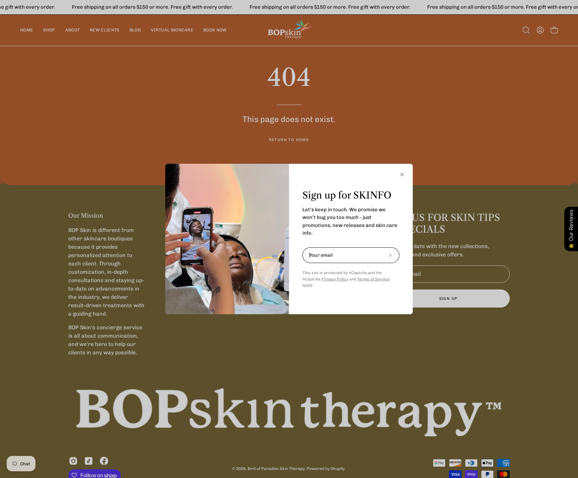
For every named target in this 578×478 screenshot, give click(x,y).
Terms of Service (373, 279)
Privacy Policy (334, 279)
